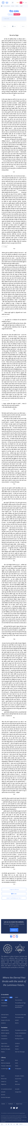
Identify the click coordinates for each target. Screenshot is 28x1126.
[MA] (5, 3)
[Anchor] (2, 31)
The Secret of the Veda (20, 1014)
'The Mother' (4, 1017)
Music (16, 1060)
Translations (4, 1003)
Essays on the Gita (5, 1020)
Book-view (11, 14)
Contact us (3, 1081)
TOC (21, 1124)
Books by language (5, 1063)
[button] (14, 19)
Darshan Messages (5, 1049)
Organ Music (4, 1043)
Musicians (17, 1084)
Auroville (17, 1089)
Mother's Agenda (5, 1033)
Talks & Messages (5, 1046)
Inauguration (18, 1092)
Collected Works (5, 1030)
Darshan (3, 1094)
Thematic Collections (6, 1066)
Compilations (4, 1005)
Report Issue (19, 1103)
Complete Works (6, 997)
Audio (16, 1063)
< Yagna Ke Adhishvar (14, 889)
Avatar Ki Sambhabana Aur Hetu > (14, 898)
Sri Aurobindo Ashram (6, 1089)
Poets (16, 1081)
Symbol (17, 1020)
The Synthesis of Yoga (20, 1003)
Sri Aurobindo (7, 6)
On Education (18, 1036)
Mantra (17, 1023)
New (18, 2)
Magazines (3, 1084)
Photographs (18, 1068)
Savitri (16, 997)
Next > (23, 26)
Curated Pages (5, 1068)
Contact (3, 1103)
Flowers (3, 1051)
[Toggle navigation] (12, 2)
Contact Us (14, 930)
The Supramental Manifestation (19, 1006)
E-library (3, 1057)
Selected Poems (5, 1014)
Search (2, 1076)
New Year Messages (20, 1051)
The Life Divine (18, 1000)
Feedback (10, 1103)
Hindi (21, 6)
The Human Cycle (19, 1017)
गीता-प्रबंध (14, 893)
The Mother (4, 1027)
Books (12, 6)
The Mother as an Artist (20, 1030)
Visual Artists (18, 1078)
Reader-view (17, 14)
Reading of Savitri (19, 1038)
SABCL (17, 6)
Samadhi (3, 1092)
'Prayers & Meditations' (20, 1033)
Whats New (4, 1078)
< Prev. (4, 26)
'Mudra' (17, 1049)
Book (14, 26)
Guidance (3, 1023)
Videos (16, 1066)
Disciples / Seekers (19, 1076)
